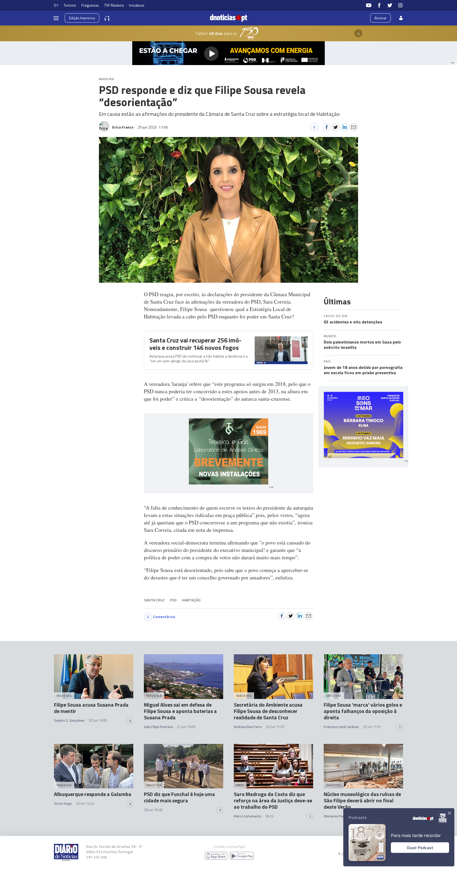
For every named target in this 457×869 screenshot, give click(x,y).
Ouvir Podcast (420, 847)
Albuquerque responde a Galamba (92, 794)
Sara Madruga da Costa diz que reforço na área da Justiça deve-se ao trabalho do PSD (273, 800)
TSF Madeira (114, 5)
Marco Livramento (247, 816)
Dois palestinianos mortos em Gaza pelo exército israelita (362, 344)
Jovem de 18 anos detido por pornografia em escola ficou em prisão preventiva (363, 370)
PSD (173, 600)
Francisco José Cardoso (341, 726)
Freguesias (90, 5)
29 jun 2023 (153, 127)
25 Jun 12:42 (85, 803)
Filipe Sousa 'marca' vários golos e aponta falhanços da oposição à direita (363, 711)
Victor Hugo (63, 803)
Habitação (191, 600)
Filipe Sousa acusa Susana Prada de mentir (91, 708)
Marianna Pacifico (337, 816)
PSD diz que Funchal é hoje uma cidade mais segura (179, 797)
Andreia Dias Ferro (248, 726)
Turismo (70, 5)
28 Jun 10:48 (153, 809)
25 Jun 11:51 (372, 726)
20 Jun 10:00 (98, 720)
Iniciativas (136, 5)
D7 (56, 5)
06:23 (269, 816)
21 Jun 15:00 (186, 726)
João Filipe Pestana (158, 726)
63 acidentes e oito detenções (353, 322)
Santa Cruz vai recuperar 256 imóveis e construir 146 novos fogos (195, 343)
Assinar (380, 18)
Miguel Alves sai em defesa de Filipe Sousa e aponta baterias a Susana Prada (180, 711)
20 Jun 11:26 (275, 726)
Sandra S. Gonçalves (69, 720)
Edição (82, 18)
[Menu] (56, 18)
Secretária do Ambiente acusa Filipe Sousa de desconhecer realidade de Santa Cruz (268, 711)
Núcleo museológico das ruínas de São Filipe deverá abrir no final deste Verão (362, 800)
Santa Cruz (154, 600)
